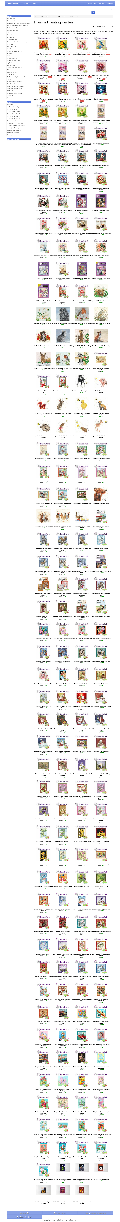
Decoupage (10, 37)
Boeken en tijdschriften (13, 21)
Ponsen (9, 79)
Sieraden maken (12, 84)
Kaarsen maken (11, 65)
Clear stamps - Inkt (12, 30)
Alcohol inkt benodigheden (14, 107)
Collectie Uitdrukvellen (13, 118)
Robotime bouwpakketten (14, 81)
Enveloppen (10, 44)
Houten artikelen (12, 58)
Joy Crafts (10, 63)
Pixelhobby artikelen (13, 132)
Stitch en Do (10, 91)
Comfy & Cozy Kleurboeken (15, 123)
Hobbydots (10, 53)
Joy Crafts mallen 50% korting (16, 125)
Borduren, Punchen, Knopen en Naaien (18, 23)
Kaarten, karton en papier (14, 67)
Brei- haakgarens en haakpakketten (17, 25)
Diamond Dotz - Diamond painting (17, 42)
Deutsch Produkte (12, 39)
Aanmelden (110, 3)
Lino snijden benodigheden (15, 128)
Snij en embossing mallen (14, 88)
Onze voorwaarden (60, 1213)
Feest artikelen (11, 46)
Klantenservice (24, 1213)
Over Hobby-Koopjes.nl (24, 1217)
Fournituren (10, 49)
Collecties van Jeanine (13, 111)
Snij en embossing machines (15, 86)
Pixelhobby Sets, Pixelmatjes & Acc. (17, 77)
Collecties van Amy (12, 109)
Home (37, 17)
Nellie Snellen (11, 74)
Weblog (35, 3)
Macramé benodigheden (14, 130)
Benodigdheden (11, 18)
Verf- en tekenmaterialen (14, 98)
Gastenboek (26, 3)
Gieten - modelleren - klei (14, 51)
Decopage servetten (13, 135)
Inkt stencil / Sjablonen (13, 60)
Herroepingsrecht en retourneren (95, 1213)
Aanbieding (10, 104)
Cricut (8, 32)
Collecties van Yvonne (13, 121)
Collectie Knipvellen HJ (13, 114)
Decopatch (10, 35)
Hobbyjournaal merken (13, 56)
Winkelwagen (92, 3)
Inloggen (101, 3)
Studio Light (10, 95)
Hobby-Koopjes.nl (13, 3)
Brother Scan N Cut (12, 28)
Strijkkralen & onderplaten (14, 93)
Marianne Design (12, 72)
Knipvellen (10, 70)
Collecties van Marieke (13, 116)
